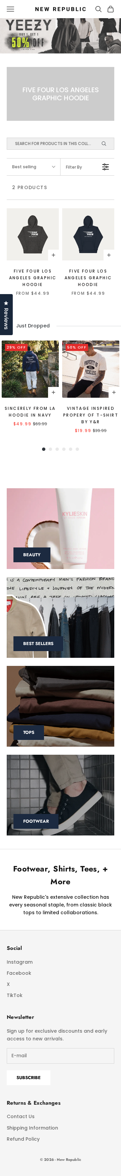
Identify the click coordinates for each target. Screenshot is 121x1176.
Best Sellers (38, 643)
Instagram (20, 962)
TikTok (15, 995)
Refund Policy (23, 1139)
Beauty (32, 554)
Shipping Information (32, 1128)
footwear (36, 821)
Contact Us (21, 1116)
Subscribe (28, 1077)
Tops (28, 732)
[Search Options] (106, 144)
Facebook (19, 973)
